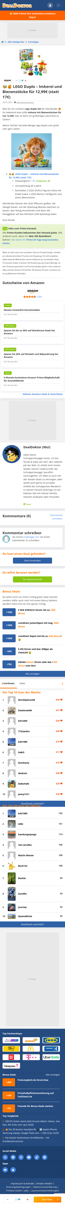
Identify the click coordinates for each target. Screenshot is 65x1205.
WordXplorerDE (26, 699)
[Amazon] (7, 80)
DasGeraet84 (25, 710)
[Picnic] (11, 1057)
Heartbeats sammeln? (32, 803)
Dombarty (23, 762)
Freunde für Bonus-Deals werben (35, 1106)
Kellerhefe (23, 783)
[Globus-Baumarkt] (31, 1040)
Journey (22, 907)
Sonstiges (33, 41)
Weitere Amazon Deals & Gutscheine (42, 394)
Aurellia (22, 893)
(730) (39, 296)
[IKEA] (51, 1040)
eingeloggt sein (31, 536)
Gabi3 (21, 752)
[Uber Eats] (51, 1057)
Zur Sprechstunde (32, 579)
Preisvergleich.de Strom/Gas (33, 1079)
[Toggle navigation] (58, 5)
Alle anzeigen (32, 673)
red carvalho (25, 844)
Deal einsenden (32, 560)
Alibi (20, 823)
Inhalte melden (44, 1183)
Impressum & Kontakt (22, 1183)
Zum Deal (47, 1199)
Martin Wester (26, 855)
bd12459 (22, 720)
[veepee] (11, 1065)
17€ (33, 180)
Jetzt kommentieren (25, 102)
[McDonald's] (31, 1048)
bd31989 (22, 741)
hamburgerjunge (27, 834)
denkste (22, 773)
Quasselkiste (25, 916)
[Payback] (51, 1048)
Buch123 (22, 865)
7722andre (24, 731)
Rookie (22, 878)
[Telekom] (31, 1057)
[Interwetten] (11, 1048)
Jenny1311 (23, 794)
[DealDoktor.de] (17, 5)
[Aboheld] (11, 1040)
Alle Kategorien (16, 41)
